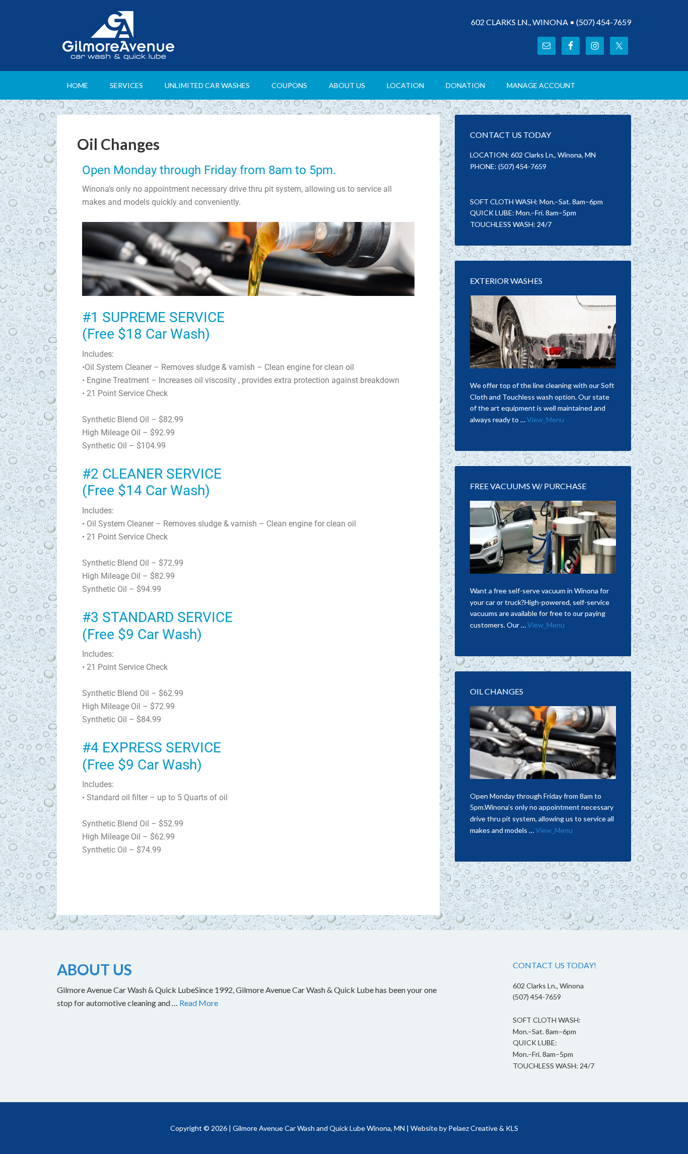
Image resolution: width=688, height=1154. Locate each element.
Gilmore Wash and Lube (142, 35)
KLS (512, 1128)
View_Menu (545, 419)
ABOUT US (94, 969)
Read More (198, 1003)
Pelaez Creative (473, 1128)
